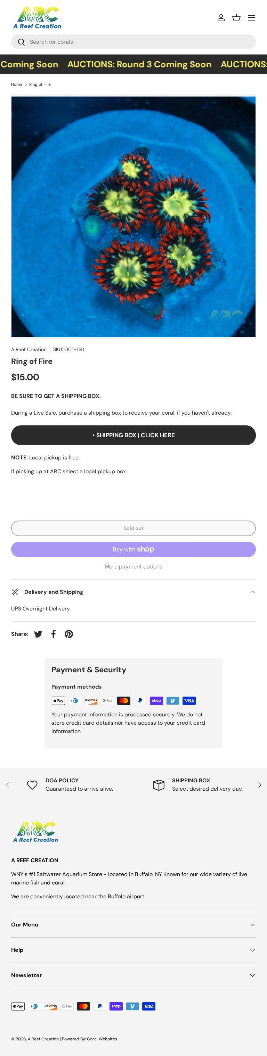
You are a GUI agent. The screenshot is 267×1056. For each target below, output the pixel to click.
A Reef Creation (29, 349)
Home (17, 84)
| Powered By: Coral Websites (88, 1039)
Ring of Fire (40, 84)
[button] (236, 17)
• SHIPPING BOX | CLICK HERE (133, 435)
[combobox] (133, 41)
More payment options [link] (133, 566)
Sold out (134, 528)
